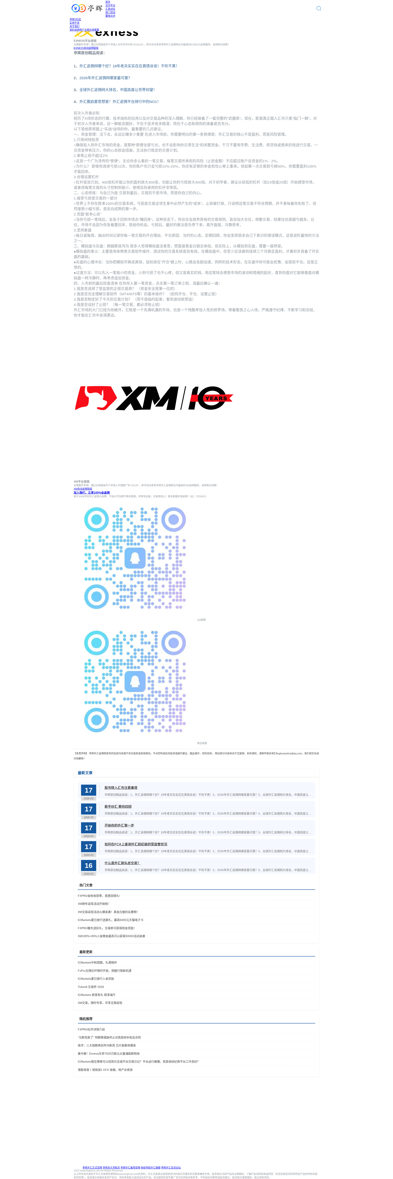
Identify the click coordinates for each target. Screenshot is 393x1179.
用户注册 (84, 29)
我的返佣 (74, 29)
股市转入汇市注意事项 (121, 788)
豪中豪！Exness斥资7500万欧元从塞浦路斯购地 (109, 1053)
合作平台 (110, 5)
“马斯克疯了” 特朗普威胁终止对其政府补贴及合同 (109, 1037)
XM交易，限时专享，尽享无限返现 (100, 1002)
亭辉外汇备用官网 (130, 1167)
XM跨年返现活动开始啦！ (94, 903)
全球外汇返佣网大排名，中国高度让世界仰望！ (118, 90)
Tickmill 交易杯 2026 (91, 986)
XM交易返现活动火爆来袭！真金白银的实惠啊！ (108, 912)
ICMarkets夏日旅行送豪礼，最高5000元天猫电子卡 (110, 920)
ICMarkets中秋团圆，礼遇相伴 (97, 962)
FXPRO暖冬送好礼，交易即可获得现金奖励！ (107, 928)
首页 (107, 2)
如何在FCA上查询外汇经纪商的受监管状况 (136, 844)
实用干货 (74, 22)
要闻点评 (110, 16)
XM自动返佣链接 (83, 488)
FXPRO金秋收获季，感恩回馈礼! (99, 895)
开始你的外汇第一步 (119, 825)
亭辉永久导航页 (111, 1167)
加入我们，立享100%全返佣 (92, 492)
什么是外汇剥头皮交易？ (123, 863)
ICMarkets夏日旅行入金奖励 (96, 978)
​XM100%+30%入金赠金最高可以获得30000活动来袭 (111, 936)
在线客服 (94, 29)
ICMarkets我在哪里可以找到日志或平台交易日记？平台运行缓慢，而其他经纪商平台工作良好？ (139, 1061)
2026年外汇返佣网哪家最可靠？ (105, 78)
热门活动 (110, 12)
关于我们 (74, 26)
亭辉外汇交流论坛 (171, 1167)
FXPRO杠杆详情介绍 (91, 1029)
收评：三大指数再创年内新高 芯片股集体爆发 (107, 1045)
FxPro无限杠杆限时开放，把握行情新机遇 (104, 970)
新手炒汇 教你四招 (118, 806)
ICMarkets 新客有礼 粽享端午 (97, 994)
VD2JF (134, 485)
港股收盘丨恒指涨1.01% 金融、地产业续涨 (105, 1069)
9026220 (138, 44)
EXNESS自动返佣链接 (86, 48)
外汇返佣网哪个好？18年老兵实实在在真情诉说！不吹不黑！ (129, 66)
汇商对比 (110, 9)
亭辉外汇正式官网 (92, 1167)
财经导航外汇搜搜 (150, 1167)
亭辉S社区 (75, 19)
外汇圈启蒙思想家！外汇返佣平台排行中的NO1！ (120, 102)
